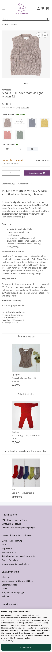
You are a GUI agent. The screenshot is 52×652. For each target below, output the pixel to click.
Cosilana (15, 432)
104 (7, 149)
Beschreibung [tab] (8, 183)
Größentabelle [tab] (25, 183)
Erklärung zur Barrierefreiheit (15, 564)
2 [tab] (27, 83)
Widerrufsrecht (9, 552)
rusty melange (19, 120)
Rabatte (5, 596)
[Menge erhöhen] (18, 172)
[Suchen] (48, 19)
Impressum (7, 548)
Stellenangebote (9, 584)
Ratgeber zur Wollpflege (13, 592)
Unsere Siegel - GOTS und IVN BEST (18, 581)
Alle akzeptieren (26, 647)
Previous (6, 365)
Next (46, 365)
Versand (25, 107)
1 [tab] (25, 83)
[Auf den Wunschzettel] (45, 35)
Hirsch (14, 489)
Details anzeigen (8, 640)
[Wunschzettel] (43, 8)
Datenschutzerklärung (12, 540)
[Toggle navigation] (3, 8)
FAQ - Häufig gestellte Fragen (15, 520)
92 (32, 149)
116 (19, 149)
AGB (4, 544)
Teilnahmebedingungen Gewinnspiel (18, 556)
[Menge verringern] (3, 172)
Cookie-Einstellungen (11, 560)
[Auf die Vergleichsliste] (38, 35)
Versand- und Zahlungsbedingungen (18, 527)
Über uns (6, 577)
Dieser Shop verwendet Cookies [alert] (15, 611)
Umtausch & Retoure (11, 523)
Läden (4, 588)
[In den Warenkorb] (4, 29)
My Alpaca (16, 374)
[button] (39, 8)
